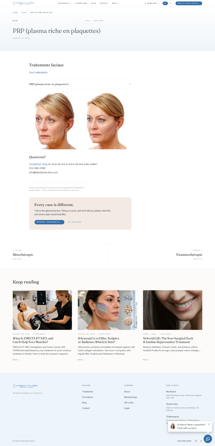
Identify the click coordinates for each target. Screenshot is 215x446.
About (127, 391)
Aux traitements (38, 72)
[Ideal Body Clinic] (23, 3)
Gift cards (128, 402)
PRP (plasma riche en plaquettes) (48, 84)
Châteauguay (172, 416)
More (114, 3)
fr (171, 3)
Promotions (81, 3)
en (165, 3)
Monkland (171, 391)
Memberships (130, 397)
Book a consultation (189, 3)
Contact (104, 3)
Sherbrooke (172, 404)
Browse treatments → (49, 222)
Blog (93, 3)
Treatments (63, 3)
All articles (74, 222)
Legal (126, 408)
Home (15, 12)
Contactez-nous (38, 164)
